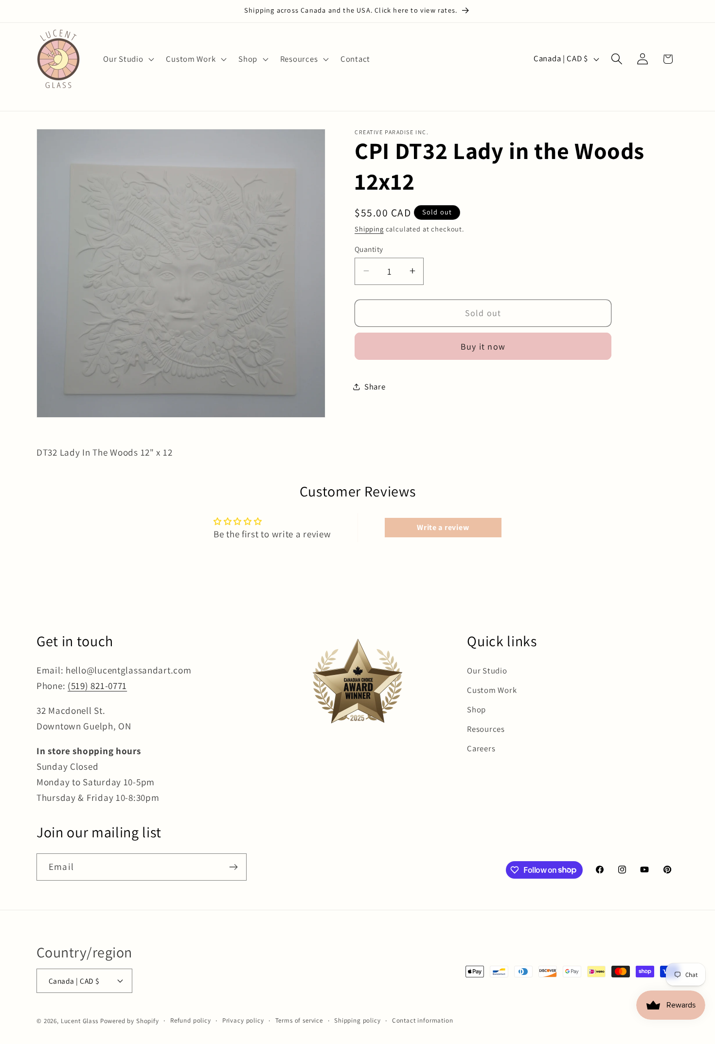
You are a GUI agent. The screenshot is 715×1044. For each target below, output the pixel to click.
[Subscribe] (233, 867)
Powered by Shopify (129, 1021)
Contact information (422, 1020)
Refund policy (190, 1020)
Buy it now (483, 346)
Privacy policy (243, 1020)
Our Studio (487, 670)
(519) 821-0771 (97, 685)
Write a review (443, 527)
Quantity (369, 248)
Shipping (369, 228)
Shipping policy (357, 1020)
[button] (127, 59)
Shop (476, 709)
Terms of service (299, 1020)
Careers (481, 748)
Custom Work (492, 690)
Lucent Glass (79, 1021)
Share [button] (375, 386)
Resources (485, 729)
